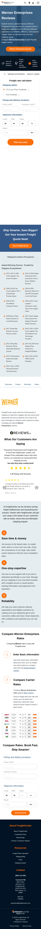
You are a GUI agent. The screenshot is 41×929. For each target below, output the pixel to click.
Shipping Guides (20, 863)
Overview (8, 384)
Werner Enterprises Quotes (20, 49)
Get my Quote (20, 813)
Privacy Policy (14, 926)
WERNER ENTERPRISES (16, 74)
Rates (37, 384)
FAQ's (20, 860)
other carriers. (29, 693)
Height (22, 119)
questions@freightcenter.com (20, 903)
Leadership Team (20, 834)
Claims (17, 384)
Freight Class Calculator (20, 853)
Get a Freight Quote (20, 246)
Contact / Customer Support (20, 841)
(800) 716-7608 (20, 875)
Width (13, 119)
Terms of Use (26, 926)
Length (5, 119)
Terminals (27, 384)
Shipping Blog (20, 856)
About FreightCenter (20, 831)
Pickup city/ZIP (7, 104)
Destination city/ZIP (28, 104)
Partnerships (20, 837)
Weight (5, 128)
